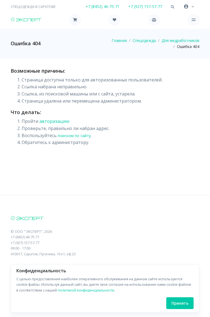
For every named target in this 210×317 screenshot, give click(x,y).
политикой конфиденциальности (86, 290)
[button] (172, 7)
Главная (119, 40)
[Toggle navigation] (193, 20)
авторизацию (54, 121)
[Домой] (26, 20)
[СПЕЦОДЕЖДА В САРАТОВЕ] (105, 218)
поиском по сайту (74, 135)
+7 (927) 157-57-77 (145, 6)
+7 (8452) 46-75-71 (102, 6)
